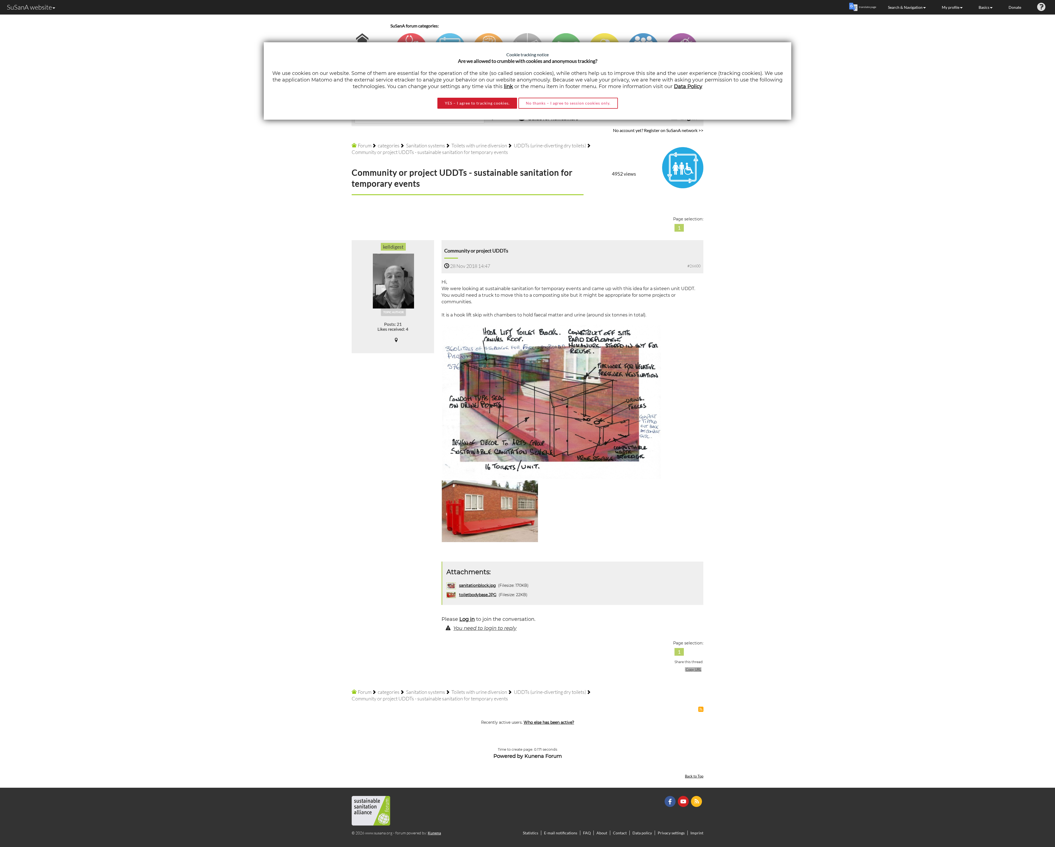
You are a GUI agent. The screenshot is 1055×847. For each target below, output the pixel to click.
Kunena (434, 833)
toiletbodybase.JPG (477, 594)
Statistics (530, 833)
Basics (984, 7)
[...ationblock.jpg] (551, 402)
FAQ (587, 833)
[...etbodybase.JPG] (491, 510)
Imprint (696, 833)
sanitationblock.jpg (477, 585)
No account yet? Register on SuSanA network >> (658, 130)
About (601, 833)
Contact (620, 833)
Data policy (642, 833)
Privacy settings (671, 833)
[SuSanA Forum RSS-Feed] (697, 801)
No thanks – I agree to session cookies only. (568, 103)
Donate (1015, 7)
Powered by (508, 756)
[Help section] (1041, 7)
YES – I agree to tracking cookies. (477, 103)
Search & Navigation (905, 7)
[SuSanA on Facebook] (671, 801)
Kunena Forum (543, 756)
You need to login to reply (485, 628)
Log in (467, 619)
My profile (950, 7)
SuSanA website (29, 7)
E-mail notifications (560, 833)
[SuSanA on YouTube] (684, 801)
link (508, 86)
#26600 (694, 265)
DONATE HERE (1033, 815)
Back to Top (694, 776)
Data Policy (688, 86)
